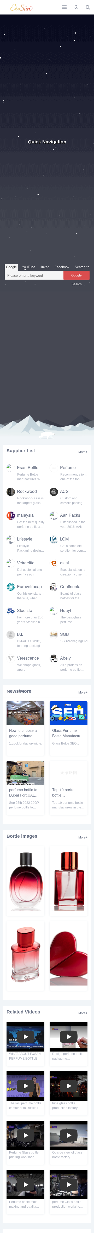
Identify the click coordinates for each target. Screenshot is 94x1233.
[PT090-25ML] (68, 984)
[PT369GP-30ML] (68, 909)
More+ (82, 452)
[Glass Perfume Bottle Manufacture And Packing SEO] (68, 723)
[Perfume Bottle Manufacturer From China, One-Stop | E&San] (22, 7)
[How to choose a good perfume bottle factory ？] (25, 723)
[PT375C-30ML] (25, 909)
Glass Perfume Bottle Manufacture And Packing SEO (68, 736)
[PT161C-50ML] (25, 984)
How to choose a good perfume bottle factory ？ (23, 736)
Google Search (76, 277)
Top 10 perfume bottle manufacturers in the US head (66, 797)
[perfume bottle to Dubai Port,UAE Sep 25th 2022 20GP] (25, 783)
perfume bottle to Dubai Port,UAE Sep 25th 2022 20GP (23, 797)
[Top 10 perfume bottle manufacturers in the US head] (68, 783)
